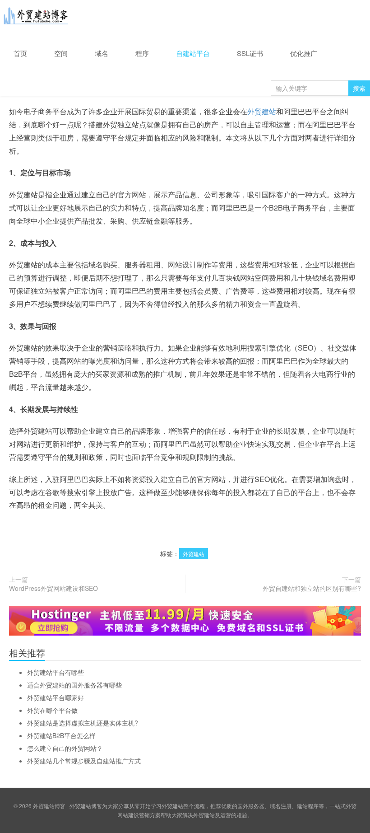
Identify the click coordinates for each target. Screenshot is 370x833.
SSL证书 (250, 53)
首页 (20, 53)
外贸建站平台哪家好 (55, 697)
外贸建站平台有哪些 (55, 672)
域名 (101, 53)
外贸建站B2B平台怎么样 (61, 735)
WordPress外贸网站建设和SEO (53, 588)
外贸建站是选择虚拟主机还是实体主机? (82, 722)
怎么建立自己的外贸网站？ (65, 748)
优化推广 (303, 53)
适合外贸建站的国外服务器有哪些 (74, 684)
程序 (142, 53)
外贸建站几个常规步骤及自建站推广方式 (84, 760)
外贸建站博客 (36, 17)
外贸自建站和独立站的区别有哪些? (312, 588)
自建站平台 (193, 53)
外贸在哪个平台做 (52, 710)
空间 (61, 53)
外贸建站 (261, 111)
